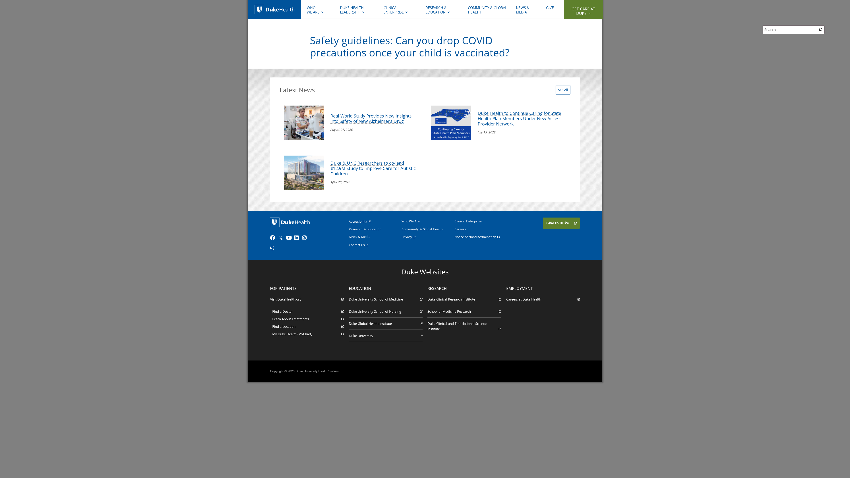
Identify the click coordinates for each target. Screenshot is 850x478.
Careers (460, 229)
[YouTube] (289, 238)
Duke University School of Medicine (376, 299)
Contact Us (357, 245)
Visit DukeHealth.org (285, 299)
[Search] (820, 30)
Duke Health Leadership (352, 10)
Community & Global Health (487, 10)
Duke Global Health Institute (370, 323)
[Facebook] (273, 238)
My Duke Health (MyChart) (292, 334)
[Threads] (273, 248)
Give (550, 7)
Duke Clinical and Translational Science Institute (457, 326)
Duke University (361, 335)
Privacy (407, 237)
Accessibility (358, 221)
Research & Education (436, 10)
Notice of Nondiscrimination (475, 237)
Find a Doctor (282, 311)
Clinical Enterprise (394, 10)
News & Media (522, 10)
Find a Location (284, 326)
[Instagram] (305, 238)
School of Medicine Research (449, 311)
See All (563, 90)
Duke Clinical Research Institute (451, 299)
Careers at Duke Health (523, 299)
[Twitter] (281, 238)
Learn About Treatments (290, 319)
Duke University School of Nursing (375, 311)
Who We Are (411, 221)
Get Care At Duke (583, 11)
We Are (313, 10)
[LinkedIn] (297, 238)
